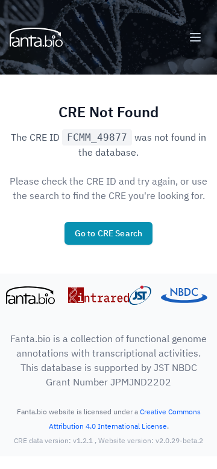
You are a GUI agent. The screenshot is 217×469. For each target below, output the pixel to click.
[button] (195, 37)
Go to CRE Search (109, 233)
